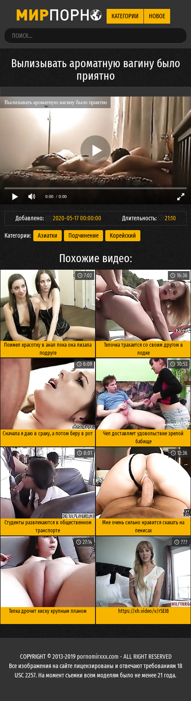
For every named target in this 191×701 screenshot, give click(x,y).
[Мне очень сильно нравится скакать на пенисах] (143, 483)
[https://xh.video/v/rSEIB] (143, 572)
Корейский (123, 235)
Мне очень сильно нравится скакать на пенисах (143, 526)
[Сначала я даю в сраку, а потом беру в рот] (47, 394)
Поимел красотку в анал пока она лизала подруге (48, 349)
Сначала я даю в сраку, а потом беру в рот (48, 433)
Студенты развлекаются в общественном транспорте (48, 526)
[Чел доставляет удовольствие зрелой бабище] (143, 394)
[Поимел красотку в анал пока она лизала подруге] (47, 305)
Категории (125, 16)
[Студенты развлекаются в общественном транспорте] (47, 483)
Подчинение (83, 235)
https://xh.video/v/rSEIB (143, 611)
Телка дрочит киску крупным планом (48, 611)
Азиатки (47, 235)
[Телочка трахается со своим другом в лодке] (143, 305)
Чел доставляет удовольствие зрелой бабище (143, 437)
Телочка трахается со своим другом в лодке (143, 349)
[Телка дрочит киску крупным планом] (47, 572)
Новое (157, 16)
